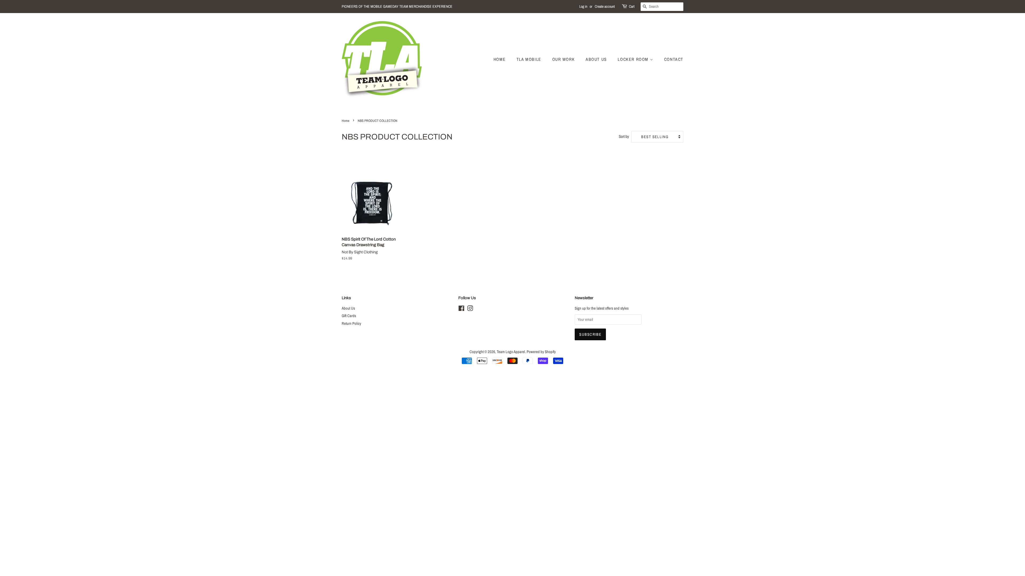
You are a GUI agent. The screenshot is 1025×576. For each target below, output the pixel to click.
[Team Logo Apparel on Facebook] (461, 309)
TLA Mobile (529, 59)
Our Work (563, 59)
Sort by (624, 136)
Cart (631, 6)
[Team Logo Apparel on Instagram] (470, 309)
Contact (673, 59)
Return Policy (351, 323)
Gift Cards (349, 315)
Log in (583, 6)
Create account (605, 6)
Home (500, 59)
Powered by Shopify (541, 351)
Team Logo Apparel (511, 351)
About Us (596, 59)
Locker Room (634, 59)
